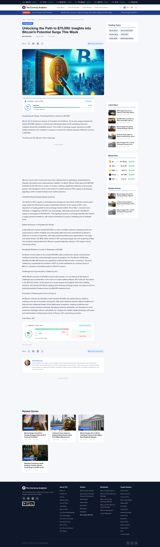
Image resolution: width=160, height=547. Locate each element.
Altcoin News (84, 502)
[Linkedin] (37, 43)
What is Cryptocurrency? (107, 490)
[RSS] (37, 498)
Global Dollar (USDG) (126, 38)
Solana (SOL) (124, 528)
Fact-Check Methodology (67, 512)
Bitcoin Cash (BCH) (126, 500)
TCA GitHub (63, 506)
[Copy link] (42, 43)
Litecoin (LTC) (124, 497)
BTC (30, 121)
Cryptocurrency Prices (101, 7)
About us (62, 490)
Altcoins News (114, 34)
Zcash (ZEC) (124, 509)
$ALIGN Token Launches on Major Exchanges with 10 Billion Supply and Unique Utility (81, 12)
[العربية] (131, 7)
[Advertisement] (58, 160)
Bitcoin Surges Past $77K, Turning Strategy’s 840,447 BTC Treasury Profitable (35, 435)
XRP (121, 531)
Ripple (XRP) (124, 503)
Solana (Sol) (124, 515)
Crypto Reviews (87, 7)
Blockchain (83, 508)
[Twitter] (29, 43)
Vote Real (82, 331)
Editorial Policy (64, 500)
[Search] (120, 7)
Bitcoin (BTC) (124, 490)
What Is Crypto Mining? (87, 490)
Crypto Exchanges (73, 7)
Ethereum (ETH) (125, 493)
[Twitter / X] (24, 498)
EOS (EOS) (123, 506)
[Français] (128, 7)
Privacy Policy (64, 503)
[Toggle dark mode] (136, 7)
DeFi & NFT (124, 34)
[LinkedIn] (32, 498)
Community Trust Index (66, 518)
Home (24, 19)
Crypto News (60, 7)
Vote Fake (83, 336)
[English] (124, 7)
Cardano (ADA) (124, 534)
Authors (62, 497)
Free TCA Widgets (65, 515)
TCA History (63, 531)
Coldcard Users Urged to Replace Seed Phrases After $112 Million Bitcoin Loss (62, 435)
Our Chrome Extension (66, 528)
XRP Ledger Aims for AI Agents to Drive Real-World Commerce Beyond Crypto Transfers (125, 113)
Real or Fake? (64, 509)
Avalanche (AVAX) (125, 512)
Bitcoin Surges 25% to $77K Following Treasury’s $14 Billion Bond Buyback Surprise (91, 435)
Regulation (83, 511)
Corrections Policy (65, 522)
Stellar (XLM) (113, 38)
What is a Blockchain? (106, 510)
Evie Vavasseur (37, 361)
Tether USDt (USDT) (126, 30)
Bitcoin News (31, 19)
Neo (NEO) (123, 518)
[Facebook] (33, 43)
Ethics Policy (63, 525)
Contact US (63, 493)
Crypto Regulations (105, 513)
